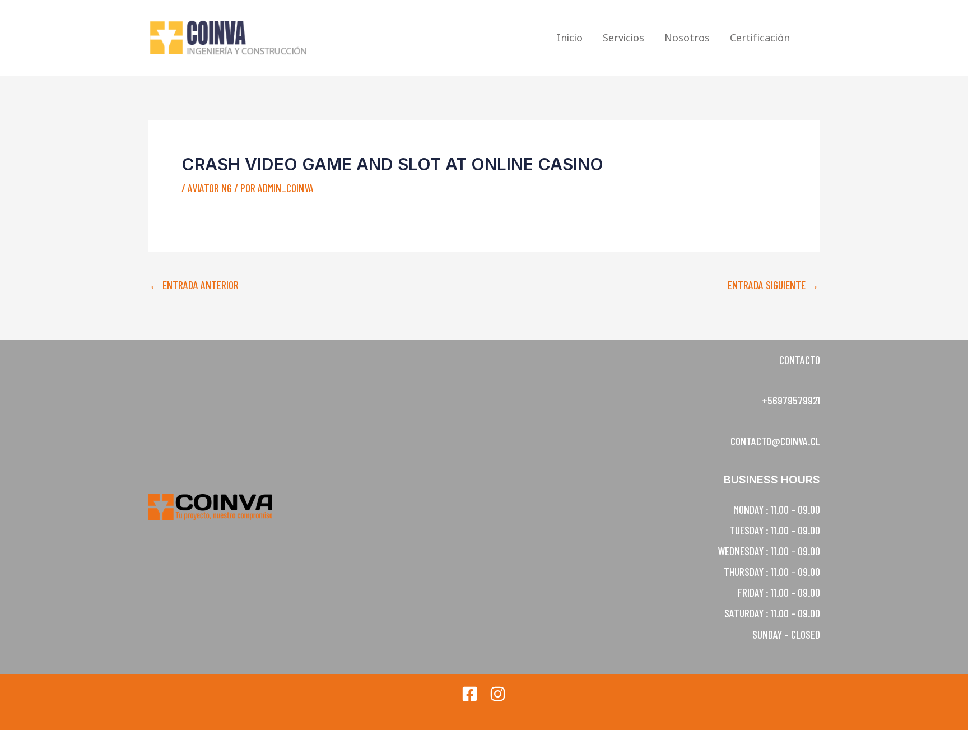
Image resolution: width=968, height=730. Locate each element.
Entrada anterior (194, 284)
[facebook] (469, 694)
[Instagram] (497, 694)
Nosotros (687, 37)
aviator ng (210, 187)
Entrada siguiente (773, 284)
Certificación (760, 37)
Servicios (623, 37)
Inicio (570, 37)
